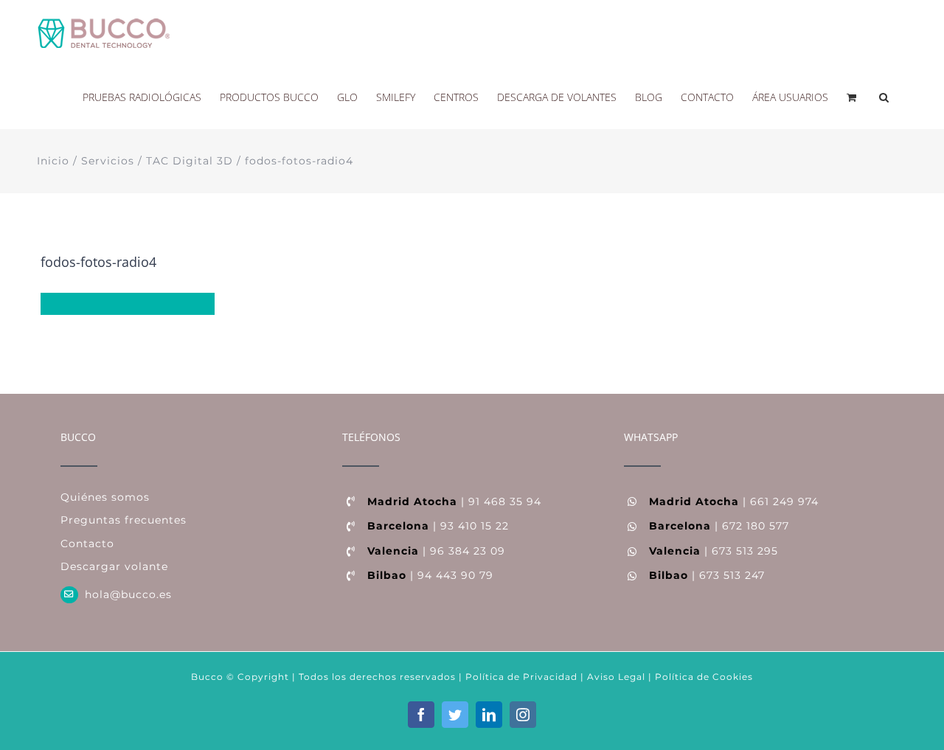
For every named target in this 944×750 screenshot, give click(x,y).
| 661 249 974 (734, 501)
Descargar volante (114, 566)
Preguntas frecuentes (123, 520)
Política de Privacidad (519, 676)
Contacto (87, 543)
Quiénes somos (105, 497)
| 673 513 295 (713, 551)
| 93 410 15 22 (438, 525)
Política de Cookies (704, 676)
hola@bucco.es (128, 594)
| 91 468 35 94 (454, 501)
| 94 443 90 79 (430, 575)
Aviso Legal (616, 676)
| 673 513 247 (707, 575)
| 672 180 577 (719, 525)
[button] (884, 96)
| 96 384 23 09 (436, 551)
